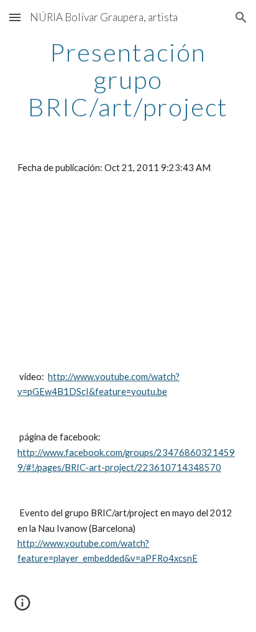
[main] (128, 80)
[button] (15, 17)
